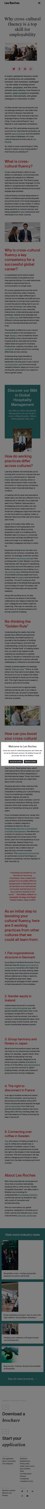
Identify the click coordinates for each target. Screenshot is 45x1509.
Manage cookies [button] (30, 761)
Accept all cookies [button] (16, 761)
